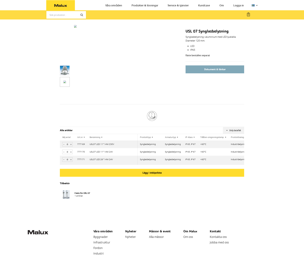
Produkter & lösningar (145, 5)
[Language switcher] (255, 5)
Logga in (238, 5)
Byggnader (100, 237)
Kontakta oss (218, 237)
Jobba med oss (219, 242)
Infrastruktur (101, 242)
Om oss (188, 237)
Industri (98, 253)
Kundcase (204, 5)
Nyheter (130, 237)
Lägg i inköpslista (152, 172)
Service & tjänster (178, 5)
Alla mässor (156, 237)
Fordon (98, 248)
